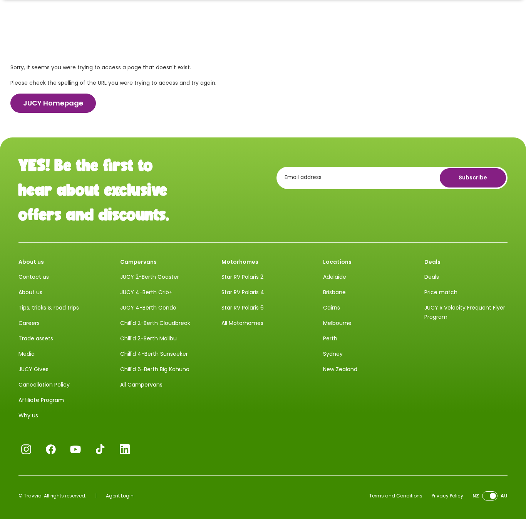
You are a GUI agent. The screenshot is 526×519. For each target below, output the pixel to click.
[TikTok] (100, 449)
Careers (29, 323)
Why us (28, 415)
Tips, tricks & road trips (48, 307)
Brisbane (334, 292)
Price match (440, 292)
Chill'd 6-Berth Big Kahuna (154, 369)
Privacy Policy (447, 495)
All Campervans (141, 384)
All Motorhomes (242, 323)
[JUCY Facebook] (51, 449)
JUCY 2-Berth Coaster (149, 277)
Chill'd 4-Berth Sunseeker (154, 354)
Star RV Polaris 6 (242, 307)
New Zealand (340, 369)
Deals (431, 277)
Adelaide (334, 277)
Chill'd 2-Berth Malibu (148, 338)
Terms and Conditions (395, 495)
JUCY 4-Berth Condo (148, 307)
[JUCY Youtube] (75, 449)
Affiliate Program (41, 400)
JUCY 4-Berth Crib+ (146, 292)
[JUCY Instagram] (26, 449)
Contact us (33, 277)
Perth (330, 338)
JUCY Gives (33, 369)
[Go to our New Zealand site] (490, 496)
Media (26, 354)
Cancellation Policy (44, 384)
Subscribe (473, 177)
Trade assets (35, 338)
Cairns (331, 307)
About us (30, 292)
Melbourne (337, 323)
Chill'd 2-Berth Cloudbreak (155, 323)
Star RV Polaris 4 (242, 292)
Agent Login (120, 495)
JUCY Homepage (53, 103)
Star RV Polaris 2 (242, 277)
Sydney (333, 354)
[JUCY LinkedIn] (124, 449)
